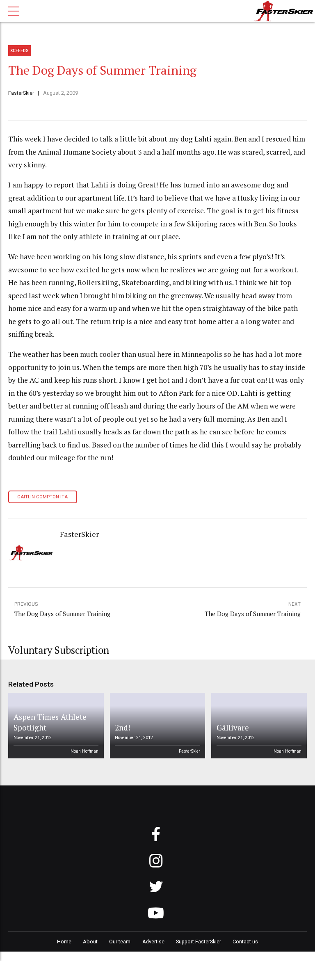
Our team (119, 941)
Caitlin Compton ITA (42, 497)
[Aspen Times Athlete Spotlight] (54, 725)
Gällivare (233, 727)
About (90, 941)
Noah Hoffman (84, 751)
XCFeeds (19, 50)
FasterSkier (21, 93)
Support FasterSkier (198, 941)
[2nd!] (156, 725)
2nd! (122, 727)
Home (64, 941)
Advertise (153, 941)
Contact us (245, 941)
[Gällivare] (257, 725)
